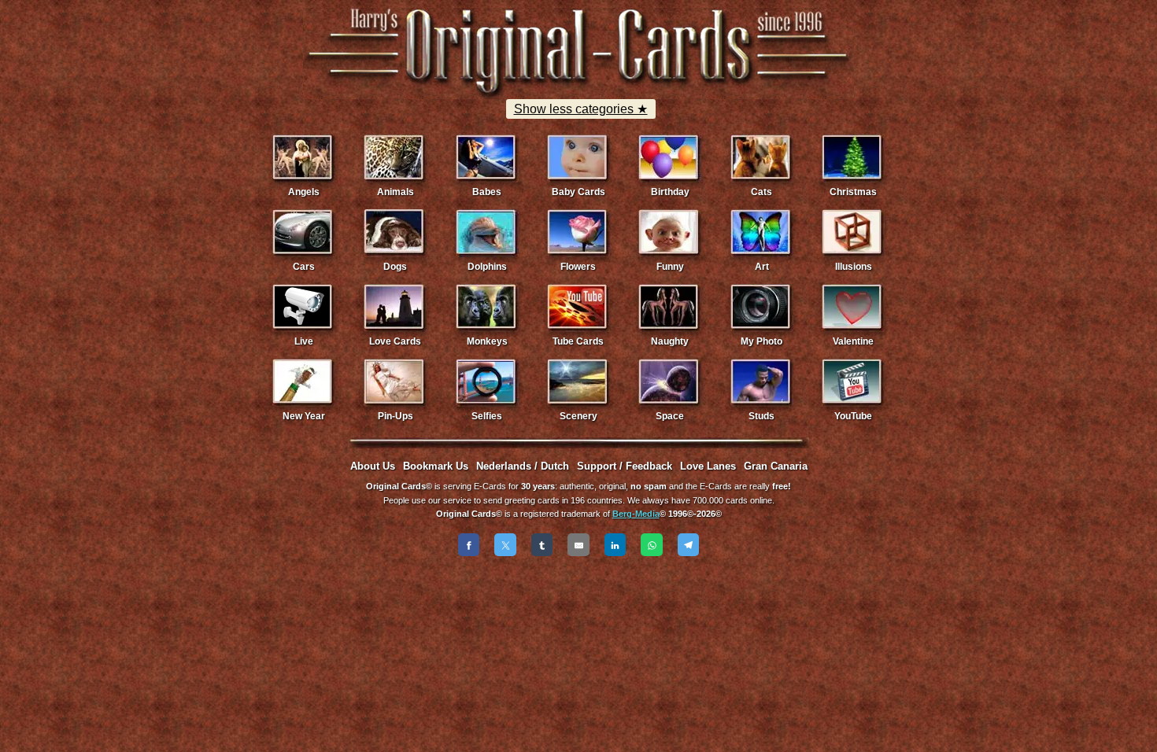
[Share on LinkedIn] (615, 544)
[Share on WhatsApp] (652, 544)
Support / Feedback (624, 466)
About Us (372, 466)
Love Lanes (708, 466)
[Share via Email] (578, 544)
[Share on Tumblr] (542, 544)
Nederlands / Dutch (522, 466)
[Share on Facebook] (469, 544)
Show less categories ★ (581, 109)
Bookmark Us (435, 466)
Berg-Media (636, 513)
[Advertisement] (578, 607)
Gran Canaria (776, 466)
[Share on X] (505, 544)
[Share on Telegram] (689, 544)
